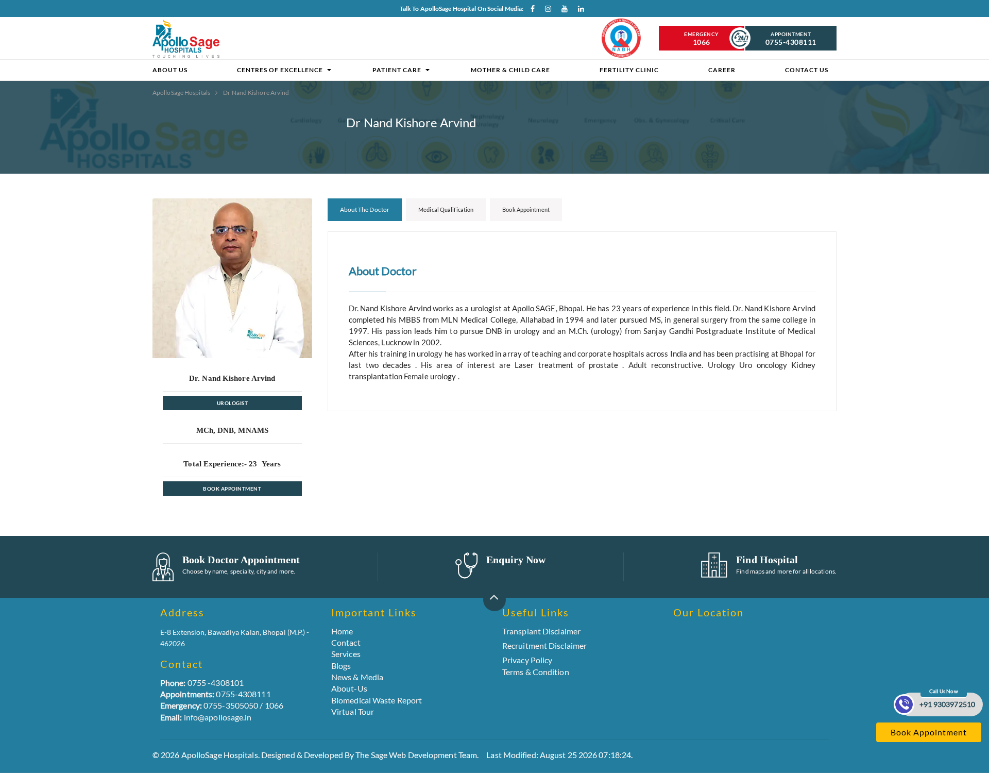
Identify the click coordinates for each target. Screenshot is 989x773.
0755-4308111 (215, 694)
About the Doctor (365, 209)
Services (346, 654)
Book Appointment (232, 488)
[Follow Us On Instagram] (545, 10)
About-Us (349, 688)
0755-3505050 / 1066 (221, 705)
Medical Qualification (445, 209)
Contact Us (806, 70)
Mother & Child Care (510, 70)
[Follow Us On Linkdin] (578, 10)
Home (342, 631)
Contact (346, 642)
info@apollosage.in (206, 717)
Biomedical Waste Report (376, 700)
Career (722, 70)
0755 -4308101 (202, 682)
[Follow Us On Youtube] (562, 10)
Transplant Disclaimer (541, 631)
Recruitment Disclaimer (544, 645)
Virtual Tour (352, 711)
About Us (169, 70)
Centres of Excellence (280, 70)
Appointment (790, 38)
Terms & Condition (535, 672)
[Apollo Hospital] (185, 38)
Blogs (341, 665)
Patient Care (396, 70)
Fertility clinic (629, 70)
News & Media (357, 677)
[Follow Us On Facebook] (529, 10)
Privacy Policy (527, 660)
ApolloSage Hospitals (181, 92)
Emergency (701, 38)
